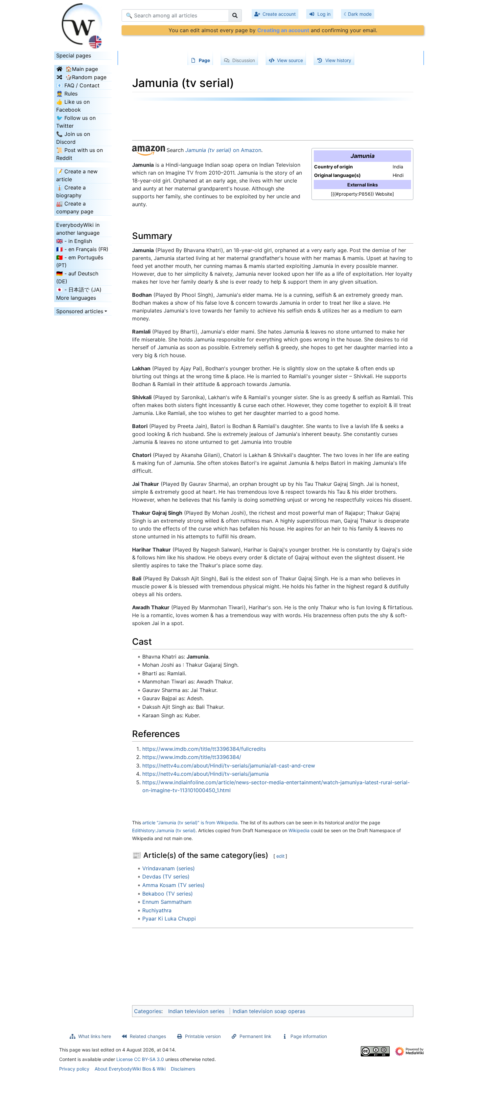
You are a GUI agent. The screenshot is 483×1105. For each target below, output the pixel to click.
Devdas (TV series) (166, 876)
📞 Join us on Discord (73, 138)
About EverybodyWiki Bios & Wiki (130, 1069)
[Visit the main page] (83, 24)
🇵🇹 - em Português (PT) (79, 261)
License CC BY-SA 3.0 (140, 1059)
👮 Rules (67, 93)
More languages (76, 297)
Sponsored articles (79, 311)
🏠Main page (81, 69)
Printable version (203, 1036)
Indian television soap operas (269, 1011)
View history (338, 60)
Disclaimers (183, 1069)
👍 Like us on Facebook (73, 105)
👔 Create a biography (71, 191)
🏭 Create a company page (74, 207)
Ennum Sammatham (167, 902)
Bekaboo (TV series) (167, 893)
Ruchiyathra (157, 910)
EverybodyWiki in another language (78, 229)
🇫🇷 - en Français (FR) (82, 249)
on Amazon (223, 150)
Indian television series (196, 1011)
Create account (279, 14)
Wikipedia (299, 830)
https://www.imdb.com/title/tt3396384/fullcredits (204, 749)
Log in (324, 14)
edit (280, 856)
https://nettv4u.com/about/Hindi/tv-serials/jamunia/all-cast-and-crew (228, 765)
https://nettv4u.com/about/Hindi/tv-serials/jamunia (205, 773)
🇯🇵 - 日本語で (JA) (79, 289)
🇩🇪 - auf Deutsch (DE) (77, 277)
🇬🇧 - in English (74, 241)
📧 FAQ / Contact (78, 85)
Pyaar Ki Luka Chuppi (169, 918)
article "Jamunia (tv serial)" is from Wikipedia (190, 822)
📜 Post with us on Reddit (79, 154)
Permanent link (255, 1036)
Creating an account (283, 30)
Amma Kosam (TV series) (173, 885)
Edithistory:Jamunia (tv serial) (164, 830)
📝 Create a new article (77, 175)
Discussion (243, 60)
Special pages (73, 55)
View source (290, 60)
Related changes (148, 1036)
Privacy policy (74, 1069)
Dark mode (360, 14)
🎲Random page (85, 77)
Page (204, 60)
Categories (147, 1011)
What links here (94, 1036)
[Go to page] (235, 15)
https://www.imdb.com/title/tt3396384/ (191, 757)
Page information (308, 1036)
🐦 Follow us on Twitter (76, 122)
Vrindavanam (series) (168, 868)
